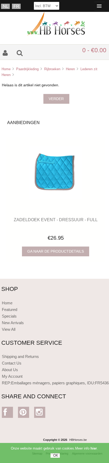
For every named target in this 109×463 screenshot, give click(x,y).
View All (8, 329)
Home (6, 69)
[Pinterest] (23, 413)
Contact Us (11, 363)
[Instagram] (39, 413)
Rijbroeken (52, 69)
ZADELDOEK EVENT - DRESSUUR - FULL (56, 219)
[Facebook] (7, 413)
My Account (12, 376)
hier (93, 448)
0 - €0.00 (94, 50)
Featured (9, 309)
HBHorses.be (78, 439)
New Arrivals (13, 322)
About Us (10, 369)
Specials (9, 316)
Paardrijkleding (27, 69)
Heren (70, 69)
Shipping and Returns (20, 356)
